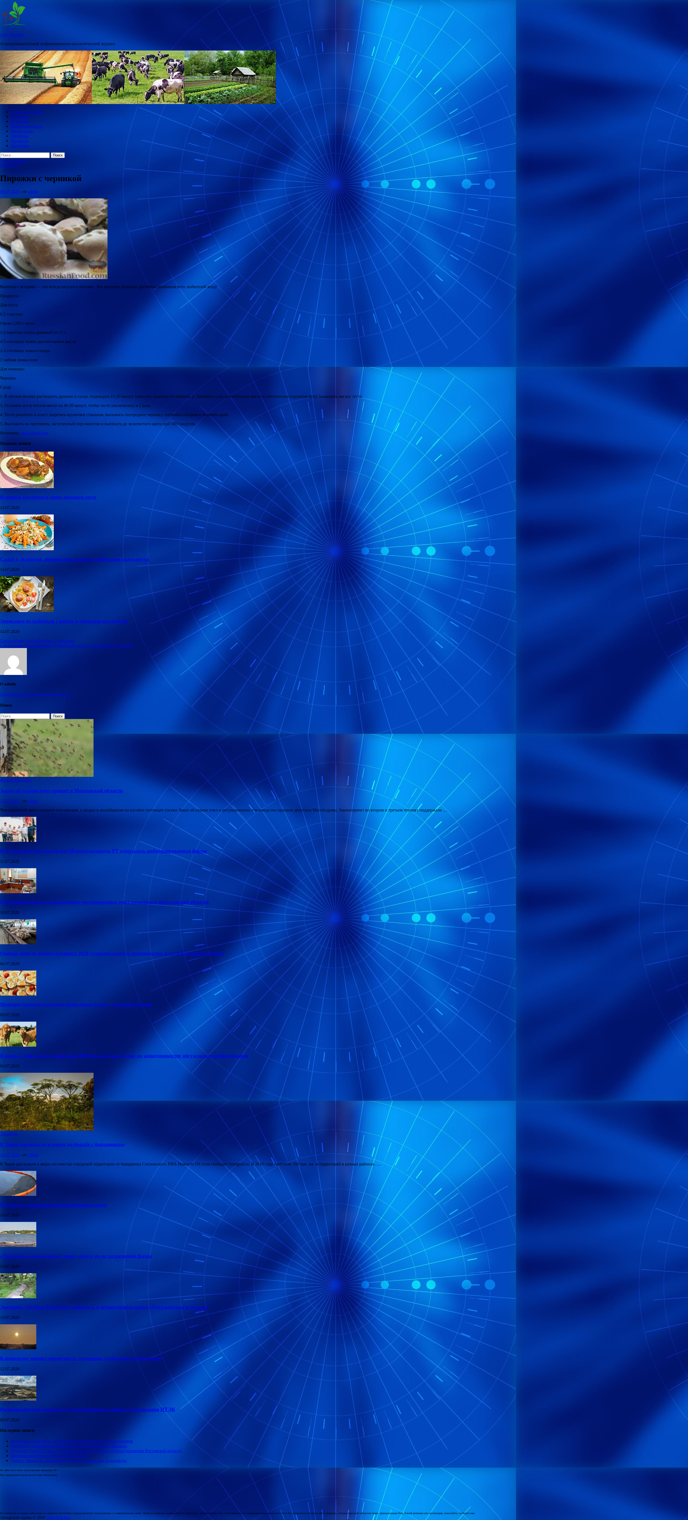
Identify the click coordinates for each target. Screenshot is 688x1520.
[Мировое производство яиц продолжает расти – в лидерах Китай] (18, 994)
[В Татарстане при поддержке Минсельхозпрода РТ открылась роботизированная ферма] (18, 840)
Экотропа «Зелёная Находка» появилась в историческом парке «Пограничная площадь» (104, 1307)
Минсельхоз (22, 131)
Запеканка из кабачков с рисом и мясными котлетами (63, 621)
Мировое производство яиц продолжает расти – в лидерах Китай (76, 1004)
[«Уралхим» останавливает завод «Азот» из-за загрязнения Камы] (18, 1245)
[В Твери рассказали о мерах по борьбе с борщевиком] (47, 1129)
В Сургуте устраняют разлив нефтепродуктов (53, 1205)
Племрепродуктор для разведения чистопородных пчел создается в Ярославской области (104, 902)
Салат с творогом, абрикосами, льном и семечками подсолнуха (74, 559)
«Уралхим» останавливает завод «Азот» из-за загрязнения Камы (76, 1256)
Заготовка (20, 145)
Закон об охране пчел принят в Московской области (61, 790)
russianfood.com (34, 433)
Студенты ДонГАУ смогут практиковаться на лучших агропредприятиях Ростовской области (96, 1451)
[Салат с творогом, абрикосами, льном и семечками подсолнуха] (27, 548)
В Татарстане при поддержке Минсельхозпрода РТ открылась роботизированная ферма (103, 851)
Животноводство (26, 126)
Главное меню (13, 160)
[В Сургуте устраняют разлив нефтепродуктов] (18, 1194)
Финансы (19, 140)
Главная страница (27, 111)
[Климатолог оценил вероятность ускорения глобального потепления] (18, 1348)
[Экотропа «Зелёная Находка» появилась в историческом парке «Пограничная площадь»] (18, 1296)
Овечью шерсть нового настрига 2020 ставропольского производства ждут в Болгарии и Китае (112, 953)
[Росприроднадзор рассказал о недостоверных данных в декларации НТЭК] (18, 1399)
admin (33, 191)
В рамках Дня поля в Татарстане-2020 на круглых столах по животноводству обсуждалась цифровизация (124, 1055)
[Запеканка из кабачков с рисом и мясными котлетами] (27, 610)
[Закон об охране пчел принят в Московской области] (47, 775)
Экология (19, 136)
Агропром (20, 116)
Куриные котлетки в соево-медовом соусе (48, 497)
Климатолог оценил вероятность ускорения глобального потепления (80, 1358)
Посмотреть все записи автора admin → (36, 694)
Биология (19, 121)
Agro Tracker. (12, 34)
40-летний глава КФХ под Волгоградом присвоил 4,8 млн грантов (72, 1441)
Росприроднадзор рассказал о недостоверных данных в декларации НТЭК (87, 1409)
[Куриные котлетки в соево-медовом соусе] (27, 486)
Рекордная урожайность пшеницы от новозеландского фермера (69, 1446)
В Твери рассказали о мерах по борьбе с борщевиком (62, 1144)
